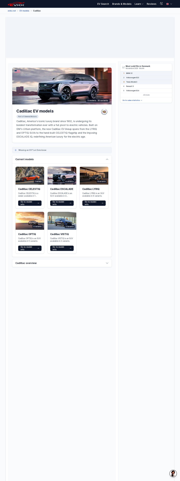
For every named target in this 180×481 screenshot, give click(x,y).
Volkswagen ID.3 (132, 78)
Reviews (151, 3)
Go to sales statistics (131, 100)
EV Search (103, 3)
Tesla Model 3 (131, 82)
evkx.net (12, 11)
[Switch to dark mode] (161, 4)
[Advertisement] (87, 37)
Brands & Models (122, 3)
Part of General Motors (27, 116)
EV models (24, 11)
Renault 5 (130, 86)
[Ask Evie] (173, 473)
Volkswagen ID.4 (132, 91)
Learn (138, 3)
